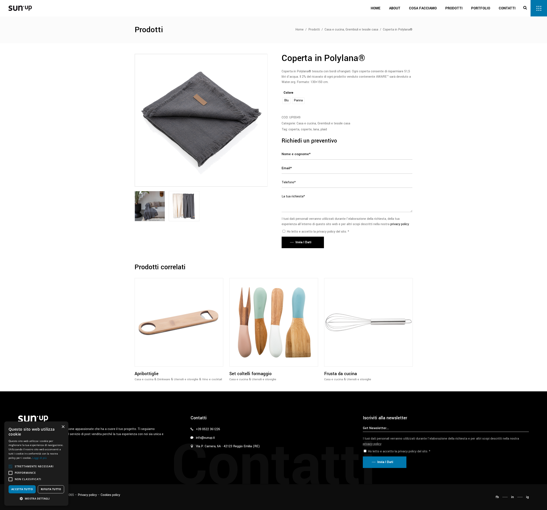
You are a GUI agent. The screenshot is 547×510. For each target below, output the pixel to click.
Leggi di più (39, 458)
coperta (293, 129)
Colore (288, 92)
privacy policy (399, 224)
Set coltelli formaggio (250, 374)
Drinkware (163, 379)
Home (299, 29)
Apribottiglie (147, 374)
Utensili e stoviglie (186, 379)
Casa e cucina (334, 29)
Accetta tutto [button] (22, 489)
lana (316, 129)
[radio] (286, 101)
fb (497, 497)
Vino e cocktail (212, 379)
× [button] (63, 426)
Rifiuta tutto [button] (51, 489)
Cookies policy (110, 495)
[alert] (36, 463)
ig (527, 497)
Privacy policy (87, 495)
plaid (324, 129)
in (512, 497)
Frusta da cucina (340, 374)
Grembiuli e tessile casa (362, 29)
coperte (306, 129)
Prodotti (314, 29)
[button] (10, 466)
